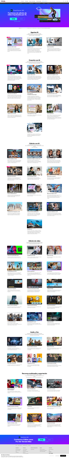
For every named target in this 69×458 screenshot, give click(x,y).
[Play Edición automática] (54, 41)
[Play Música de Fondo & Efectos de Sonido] (54, 401)
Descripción (20, 3)
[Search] (64, 1)
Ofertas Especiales (38, 1)
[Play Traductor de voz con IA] (14, 108)
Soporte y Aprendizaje (32, 1)
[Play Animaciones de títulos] (54, 383)
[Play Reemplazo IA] (34, 223)
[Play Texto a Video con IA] (14, 69)
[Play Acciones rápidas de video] (14, 153)
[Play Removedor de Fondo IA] (54, 170)
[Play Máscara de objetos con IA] (54, 188)
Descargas (26, 1)
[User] (65, 1)
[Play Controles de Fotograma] (14, 283)
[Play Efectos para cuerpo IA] (34, 188)
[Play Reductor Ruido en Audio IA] (34, 341)
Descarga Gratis (13, 19)
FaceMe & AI (45, 1)
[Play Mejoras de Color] (54, 250)
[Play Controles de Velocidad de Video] (34, 283)
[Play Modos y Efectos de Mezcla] (14, 300)
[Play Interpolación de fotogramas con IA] (14, 206)
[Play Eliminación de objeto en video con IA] (34, 153)
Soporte (48, 3)
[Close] (68, 455)
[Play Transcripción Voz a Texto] (34, 108)
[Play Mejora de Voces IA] (54, 341)
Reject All (57, 455)
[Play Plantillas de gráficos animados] (14, 401)
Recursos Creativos (38, 3)
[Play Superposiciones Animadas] (34, 300)
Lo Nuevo (44, 3)
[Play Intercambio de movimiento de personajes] (34, 88)
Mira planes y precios (17, 21)
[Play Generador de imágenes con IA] (54, 69)
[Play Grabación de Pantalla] (54, 417)
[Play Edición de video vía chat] (14, 41)
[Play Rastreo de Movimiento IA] (14, 188)
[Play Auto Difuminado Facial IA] (34, 170)
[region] (34, 456)
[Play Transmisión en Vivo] (34, 417)
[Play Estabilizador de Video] (34, 250)
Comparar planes (31, 3)
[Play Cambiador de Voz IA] (34, 358)
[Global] (67, 1)
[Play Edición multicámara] (34, 266)
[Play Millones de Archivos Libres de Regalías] (14, 383)
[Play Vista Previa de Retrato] (54, 300)
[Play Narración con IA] (34, 41)
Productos (22, 1)
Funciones (25, 3)
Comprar (49, 439)
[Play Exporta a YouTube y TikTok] (14, 417)
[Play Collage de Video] (54, 283)
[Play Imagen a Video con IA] (34, 69)
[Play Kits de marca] (54, 266)
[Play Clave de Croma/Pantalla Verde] (14, 250)
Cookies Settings (51, 455)
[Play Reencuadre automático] (14, 170)
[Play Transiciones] (34, 401)
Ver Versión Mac (17, 16)
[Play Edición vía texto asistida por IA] (34, 206)
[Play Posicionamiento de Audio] (54, 358)
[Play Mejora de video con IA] (54, 153)
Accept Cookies (63, 455)
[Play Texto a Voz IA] (34, 127)
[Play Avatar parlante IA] (54, 108)
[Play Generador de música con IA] (54, 88)
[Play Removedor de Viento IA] (14, 358)
